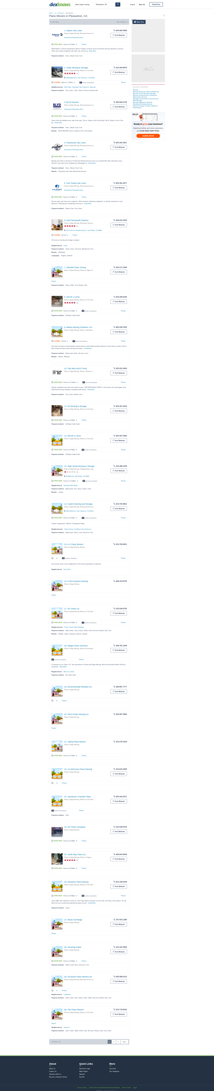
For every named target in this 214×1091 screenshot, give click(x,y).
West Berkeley (79, 627)
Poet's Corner (68, 627)
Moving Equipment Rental (142, 102)
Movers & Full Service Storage (90, 70)
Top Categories (114, 1071)
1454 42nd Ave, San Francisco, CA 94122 (80, 511)
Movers (82, 330)
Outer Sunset (68, 529)
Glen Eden (67, 569)
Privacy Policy (82, 1087)
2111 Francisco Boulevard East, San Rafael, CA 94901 (84, 230)
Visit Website (120, 35)
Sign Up (142, 4)
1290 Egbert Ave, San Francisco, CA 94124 (80, 78)
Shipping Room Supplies (88, 469)
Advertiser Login (84, 1068)
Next (124, 1042)
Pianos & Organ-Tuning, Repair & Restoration (95, 270)
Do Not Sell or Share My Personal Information (104, 1087)
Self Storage (137, 100)
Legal (135, 1087)
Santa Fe (67, 1027)
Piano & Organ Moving (71, 33)
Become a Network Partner (58, 1077)
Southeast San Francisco (80, 87)
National (82, 1074)
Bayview (93, 87)
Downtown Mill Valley (71, 485)
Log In (132, 4)
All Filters (55, 22)
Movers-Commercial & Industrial (145, 95)
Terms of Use (126, 1087)
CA (55, 13)
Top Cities (112, 1068)
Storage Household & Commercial (145, 99)
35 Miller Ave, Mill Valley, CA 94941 (77, 476)
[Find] (117, 4)
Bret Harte (67, 87)
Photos (84, 44)
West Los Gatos (69, 671)
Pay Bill (81, 1077)
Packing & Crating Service (142, 104)
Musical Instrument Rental (89, 648)
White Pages (83, 1071)
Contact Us (53, 1071)
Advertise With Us (55, 1074)
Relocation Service (86, 223)
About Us (52, 1068)
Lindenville (67, 994)
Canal (65, 245)
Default (123, 22)
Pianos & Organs (86, 857)
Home (50, 13)
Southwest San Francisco (82, 529)
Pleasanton (61, 13)
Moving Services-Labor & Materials (92, 33)
